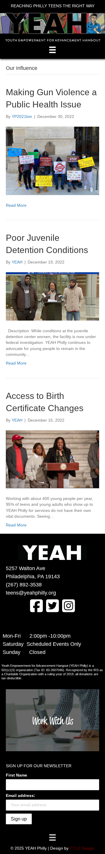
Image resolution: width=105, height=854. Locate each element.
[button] (36, 605)
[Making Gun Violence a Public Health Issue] (52, 160)
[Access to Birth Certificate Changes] (52, 459)
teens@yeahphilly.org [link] (31, 593)
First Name (16, 775)
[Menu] (52, 50)
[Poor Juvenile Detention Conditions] (52, 296)
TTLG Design (82, 848)
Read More (16, 205)
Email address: (20, 795)
